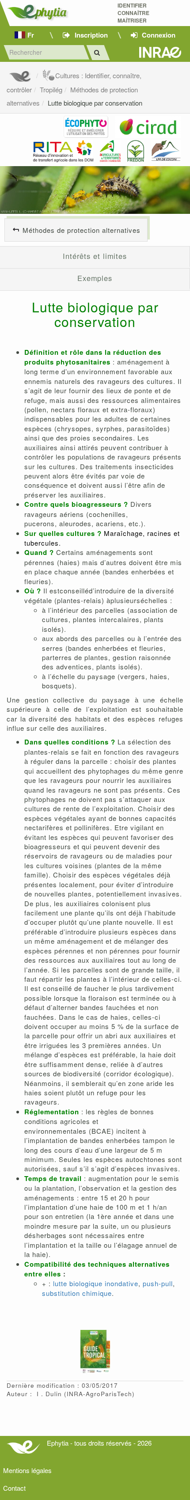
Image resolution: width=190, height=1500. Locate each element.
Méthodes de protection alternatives (82, 230)
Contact (14, 1487)
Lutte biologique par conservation (95, 102)
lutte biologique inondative (95, 1283)
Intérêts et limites (95, 256)
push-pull (158, 1283)
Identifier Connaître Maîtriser (133, 13)
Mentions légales (27, 1470)
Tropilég (51, 89)
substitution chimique (77, 1293)
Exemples (94, 278)
